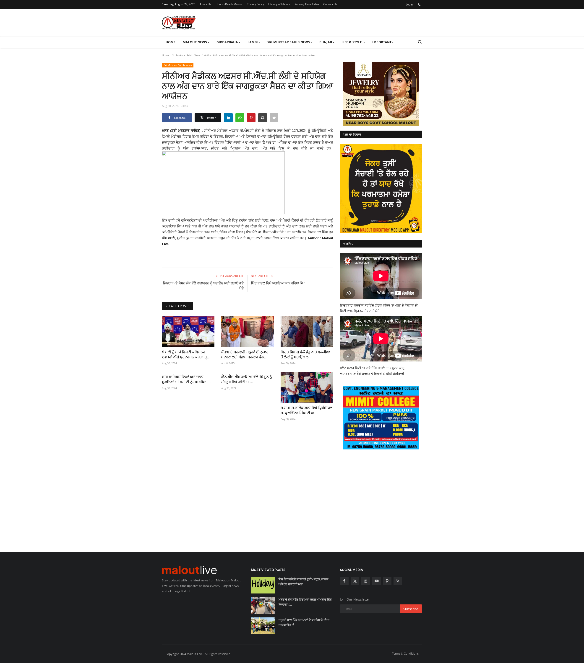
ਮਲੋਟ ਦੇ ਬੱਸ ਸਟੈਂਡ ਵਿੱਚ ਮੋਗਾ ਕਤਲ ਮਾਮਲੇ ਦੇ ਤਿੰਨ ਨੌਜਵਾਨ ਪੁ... (305, 602)
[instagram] (365, 581)
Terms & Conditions (405, 653)
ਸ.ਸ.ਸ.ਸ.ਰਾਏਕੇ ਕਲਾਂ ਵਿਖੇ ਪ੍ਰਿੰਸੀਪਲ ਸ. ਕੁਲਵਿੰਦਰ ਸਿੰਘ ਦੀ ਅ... (306, 410)
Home (170, 42)
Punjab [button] (325, 42)
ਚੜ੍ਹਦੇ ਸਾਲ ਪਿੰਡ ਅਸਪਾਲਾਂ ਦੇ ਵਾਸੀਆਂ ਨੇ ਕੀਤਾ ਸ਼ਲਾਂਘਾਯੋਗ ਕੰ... (304, 622)
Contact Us (330, 4)
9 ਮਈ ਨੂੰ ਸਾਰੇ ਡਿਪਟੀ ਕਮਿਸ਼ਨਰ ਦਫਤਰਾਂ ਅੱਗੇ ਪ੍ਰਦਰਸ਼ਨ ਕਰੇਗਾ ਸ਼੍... (186, 354)
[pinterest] (387, 581)
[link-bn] (381, 94)
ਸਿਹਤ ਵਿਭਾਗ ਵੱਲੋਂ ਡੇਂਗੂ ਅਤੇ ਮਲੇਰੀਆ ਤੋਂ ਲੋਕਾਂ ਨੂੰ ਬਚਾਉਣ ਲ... (305, 354)
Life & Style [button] (352, 42)
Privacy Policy (255, 4)
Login (409, 4)
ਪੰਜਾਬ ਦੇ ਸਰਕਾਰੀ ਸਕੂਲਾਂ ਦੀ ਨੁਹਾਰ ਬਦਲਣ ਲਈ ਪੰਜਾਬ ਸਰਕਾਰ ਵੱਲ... (245, 354)
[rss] (398, 581)
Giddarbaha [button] (227, 42)
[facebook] (344, 581)
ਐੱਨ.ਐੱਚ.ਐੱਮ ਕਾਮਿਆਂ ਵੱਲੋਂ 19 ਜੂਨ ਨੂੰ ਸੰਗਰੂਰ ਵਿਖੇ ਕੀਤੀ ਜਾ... (246, 379)
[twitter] (355, 581)
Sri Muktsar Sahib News (186, 55)
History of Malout (279, 4)
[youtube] (376, 581)
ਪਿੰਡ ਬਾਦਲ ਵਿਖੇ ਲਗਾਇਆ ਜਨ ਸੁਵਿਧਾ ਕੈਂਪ (278, 283)
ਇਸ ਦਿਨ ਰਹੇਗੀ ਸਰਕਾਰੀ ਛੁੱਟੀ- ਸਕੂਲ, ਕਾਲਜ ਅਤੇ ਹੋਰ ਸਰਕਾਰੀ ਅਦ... (303, 581)
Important (381, 42)
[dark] (419, 4)
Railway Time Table (307, 4)
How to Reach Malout (229, 4)
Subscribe (411, 609)
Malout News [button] (195, 42)
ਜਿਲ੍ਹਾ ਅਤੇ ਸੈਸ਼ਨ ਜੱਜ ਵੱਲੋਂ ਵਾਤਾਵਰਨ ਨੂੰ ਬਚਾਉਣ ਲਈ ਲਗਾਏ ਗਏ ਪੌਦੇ (203, 285)
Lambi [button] (253, 42)
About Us (205, 4)
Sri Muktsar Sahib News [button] (288, 42)
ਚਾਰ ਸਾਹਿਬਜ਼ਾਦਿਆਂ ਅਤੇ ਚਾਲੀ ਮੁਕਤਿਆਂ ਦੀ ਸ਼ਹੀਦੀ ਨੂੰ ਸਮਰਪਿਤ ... (186, 379)
